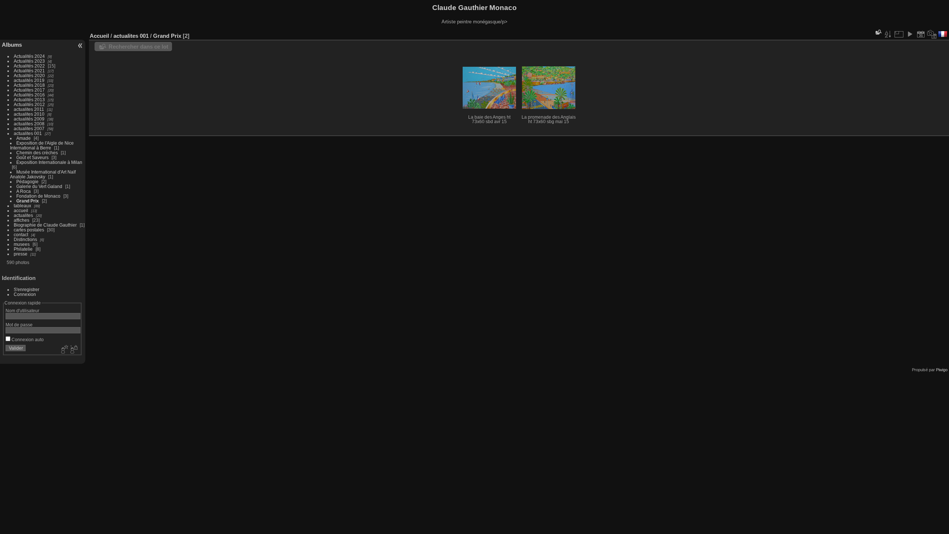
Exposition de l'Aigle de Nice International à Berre (42, 145)
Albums (12, 45)
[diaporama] (910, 34)
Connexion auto (27, 339)
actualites (23, 215)
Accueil (99, 36)
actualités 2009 (29, 118)
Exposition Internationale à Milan (49, 162)
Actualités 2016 (29, 94)
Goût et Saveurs (32, 157)
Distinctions (25, 239)
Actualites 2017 (29, 90)
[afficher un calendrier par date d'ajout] (921, 34)
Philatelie (23, 249)
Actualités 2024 (29, 56)
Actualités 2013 (29, 99)
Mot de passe (19, 324)
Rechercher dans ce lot (138, 46)
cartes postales (29, 229)
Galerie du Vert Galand (39, 186)
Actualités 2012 (29, 104)
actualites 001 (28, 133)
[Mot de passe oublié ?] (73, 350)
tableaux (22, 205)
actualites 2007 (29, 128)
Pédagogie (27, 181)
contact (21, 234)
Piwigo (942, 369)
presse (20, 253)
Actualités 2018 (29, 85)
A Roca (23, 191)
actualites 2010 (29, 114)
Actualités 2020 (29, 75)
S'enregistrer (26, 289)
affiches (21, 220)
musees (22, 244)
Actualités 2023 (29, 61)
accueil (21, 210)
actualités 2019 (29, 80)
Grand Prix (27, 200)
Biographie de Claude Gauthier (45, 224)
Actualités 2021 (29, 70)
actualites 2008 (29, 123)
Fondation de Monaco (38, 196)
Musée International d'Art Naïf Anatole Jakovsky (43, 174)
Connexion (25, 294)
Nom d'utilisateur (22, 310)
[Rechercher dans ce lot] (877, 32)
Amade (23, 138)
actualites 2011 (29, 109)
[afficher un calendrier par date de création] (932, 34)
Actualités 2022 (29, 65)
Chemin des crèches (37, 152)
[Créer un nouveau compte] (64, 350)
